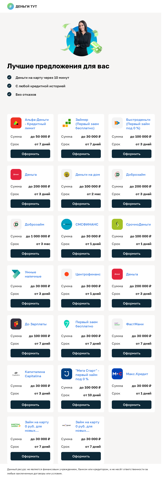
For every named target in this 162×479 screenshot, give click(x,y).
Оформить (30, 154)
